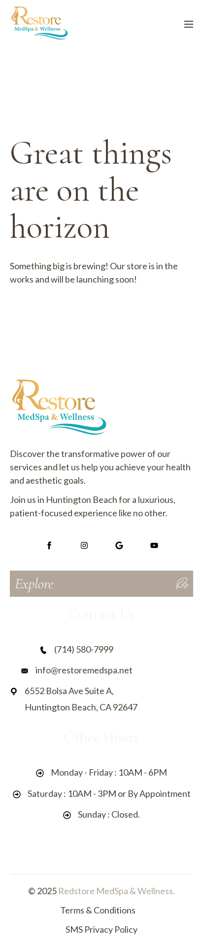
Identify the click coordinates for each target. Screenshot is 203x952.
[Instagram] (84, 546)
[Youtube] (154, 546)
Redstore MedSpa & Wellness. (116, 890)
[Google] (119, 546)
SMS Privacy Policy (101, 929)
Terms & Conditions (97, 910)
